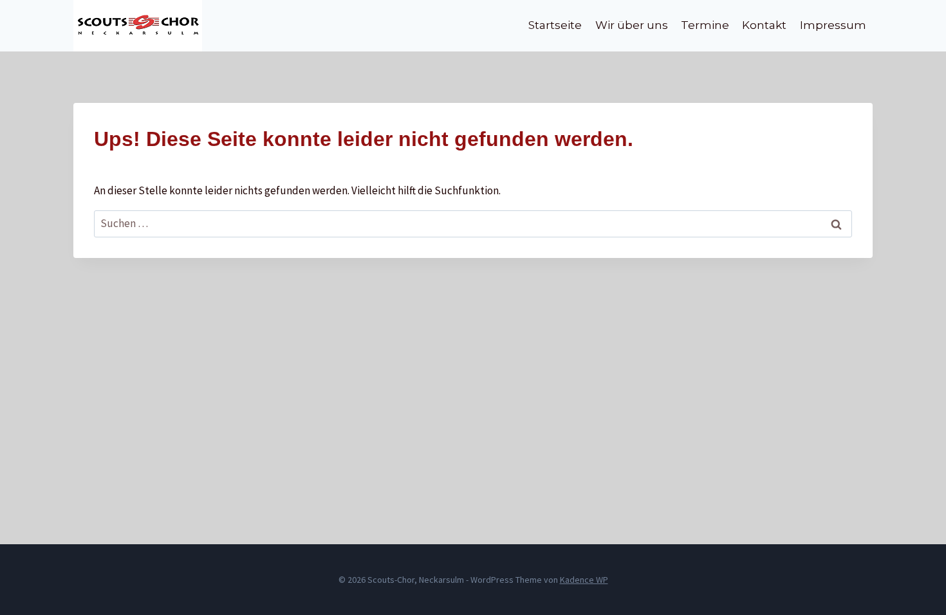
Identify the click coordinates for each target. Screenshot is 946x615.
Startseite (555, 25)
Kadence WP (584, 579)
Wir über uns (631, 25)
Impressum (833, 25)
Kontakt (764, 25)
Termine (705, 25)
